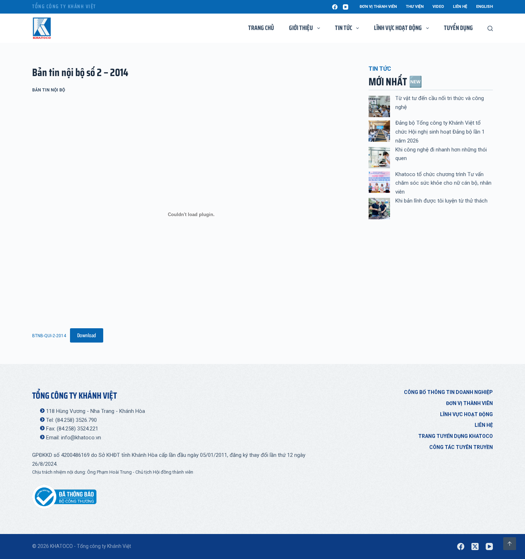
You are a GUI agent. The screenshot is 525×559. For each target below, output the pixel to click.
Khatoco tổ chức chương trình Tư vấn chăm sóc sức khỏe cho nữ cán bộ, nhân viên (443, 183)
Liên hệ (460, 6)
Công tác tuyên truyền (461, 447)
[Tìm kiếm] (490, 28)
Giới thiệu (301, 28)
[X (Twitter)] (475, 546)
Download (86, 335)
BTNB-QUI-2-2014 (49, 335)
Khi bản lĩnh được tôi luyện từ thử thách (441, 201)
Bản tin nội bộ (48, 90)
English (484, 6)
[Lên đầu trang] (509, 543)
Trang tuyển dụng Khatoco (455, 436)
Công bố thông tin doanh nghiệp (448, 392)
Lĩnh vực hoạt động (466, 414)
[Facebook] (335, 7)
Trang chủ (261, 28)
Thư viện (415, 6)
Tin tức (343, 28)
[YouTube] (345, 7)
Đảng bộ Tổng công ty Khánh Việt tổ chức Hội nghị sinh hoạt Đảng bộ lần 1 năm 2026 (440, 132)
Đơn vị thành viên (378, 6)
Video (438, 6)
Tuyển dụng (458, 28)
